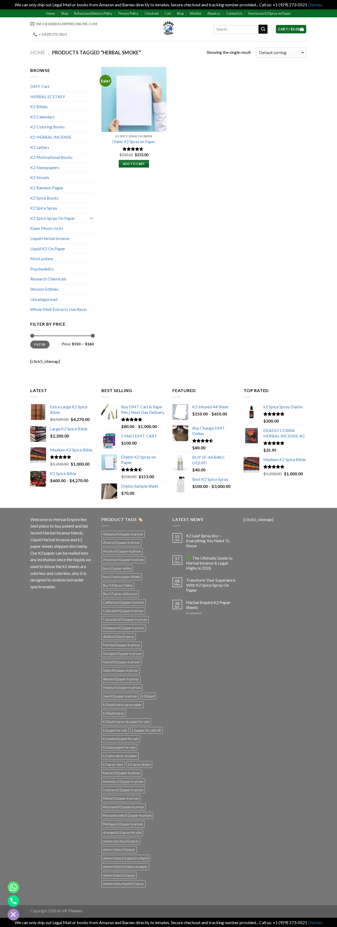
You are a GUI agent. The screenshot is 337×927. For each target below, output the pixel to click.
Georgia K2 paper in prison (122, 654)
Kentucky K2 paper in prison (123, 781)
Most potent (41, 258)
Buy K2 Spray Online (118, 585)
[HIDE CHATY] (13, 914)
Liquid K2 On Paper (47, 248)
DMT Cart (39, 86)
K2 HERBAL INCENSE (50, 136)
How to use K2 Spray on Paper (269, 13)
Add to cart (134, 163)
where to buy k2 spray (119, 875)
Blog (180, 13)
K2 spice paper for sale (119, 747)
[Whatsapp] (13, 887)
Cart (168, 13)
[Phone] (13, 901)
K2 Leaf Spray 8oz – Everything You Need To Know (208, 540)
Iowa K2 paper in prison (120, 696)
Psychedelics (42, 268)
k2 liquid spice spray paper (122, 704)
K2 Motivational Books (51, 157)
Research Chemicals (48, 278)
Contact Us (234, 13)
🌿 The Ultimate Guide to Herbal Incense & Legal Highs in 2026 (209, 562)
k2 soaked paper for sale (121, 739)
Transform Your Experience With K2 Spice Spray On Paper (210, 584)
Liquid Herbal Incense (50, 238)
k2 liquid (148, 696)
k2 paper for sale (115, 730)
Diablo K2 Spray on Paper (133, 141)
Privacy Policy (128, 13)
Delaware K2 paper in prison (123, 628)
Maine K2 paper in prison (121, 798)
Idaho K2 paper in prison (120, 670)
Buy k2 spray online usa (120, 594)
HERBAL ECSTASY (47, 96)
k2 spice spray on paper (120, 756)
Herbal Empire (67, 519)
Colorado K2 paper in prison (123, 611)
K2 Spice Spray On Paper (52, 218)
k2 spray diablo (139, 764)
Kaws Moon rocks (46, 228)
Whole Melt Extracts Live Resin (58, 309)
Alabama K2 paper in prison (123, 534)
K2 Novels (39, 177)
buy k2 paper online (117, 568)
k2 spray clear (113, 764)
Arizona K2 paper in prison (122, 551)
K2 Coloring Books (47, 126)
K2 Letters (39, 147)
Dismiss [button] (315, 4)
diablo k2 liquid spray (118, 636)
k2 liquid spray (114, 713)
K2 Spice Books (44, 197)
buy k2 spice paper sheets (121, 577)
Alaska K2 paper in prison (121, 542)
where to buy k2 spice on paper (125, 866)
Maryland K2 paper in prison (123, 807)
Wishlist (195, 13)
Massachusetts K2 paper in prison (127, 815)
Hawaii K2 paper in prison (121, 662)
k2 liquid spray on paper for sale (126, 722)
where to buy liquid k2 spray (123, 884)
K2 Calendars (42, 116)
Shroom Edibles (44, 289)
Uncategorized (43, 299)
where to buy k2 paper (119, 849)
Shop (64, 13)
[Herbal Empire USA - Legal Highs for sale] (168, 29)
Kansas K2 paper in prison (121, 773)
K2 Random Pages (46, 187)
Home (50, 13)
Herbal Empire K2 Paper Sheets (208, 605)
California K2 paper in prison (123, 602)
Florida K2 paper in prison (121, 645)
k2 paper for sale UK (146, 730)
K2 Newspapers (44, 167)
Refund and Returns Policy (93, 13)
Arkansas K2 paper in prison (123, 560)
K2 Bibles (39, 106)
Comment (193, 613)
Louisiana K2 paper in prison (123, 790)
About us (213, 13)
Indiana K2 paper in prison (122, 687)
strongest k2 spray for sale (122, 832)
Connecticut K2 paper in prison (125, 619)
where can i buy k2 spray (121, 841)
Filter (39, 344)
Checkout (152, 13)
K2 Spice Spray (43, 207)
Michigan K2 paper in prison (123, 824)
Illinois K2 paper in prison (121, 679)
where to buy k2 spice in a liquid (126, 858)
